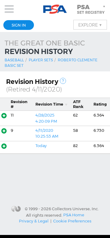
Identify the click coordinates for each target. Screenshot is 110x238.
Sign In (19, 25)
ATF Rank (78, 104)
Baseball (14, 60)
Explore (90, 25)
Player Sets (41, 60)
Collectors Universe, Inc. (75, 208)
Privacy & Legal (34, 220)
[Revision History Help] (63, 81)
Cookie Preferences (72, 220)
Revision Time (49, 104)
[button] (91, 9)
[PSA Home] (55, 9)
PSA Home (73, 214)
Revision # (19, 104)
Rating (100, 104)
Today (41, 145)
